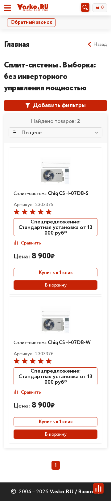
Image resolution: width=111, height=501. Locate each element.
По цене (31, 133)
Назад (100, 44)
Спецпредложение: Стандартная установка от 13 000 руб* (55, 227)
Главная (17, 44)
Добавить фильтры (59, 105)
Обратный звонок (31, 22)
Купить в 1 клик (56, 272)
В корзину (56, 285)
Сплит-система (51, 193)
